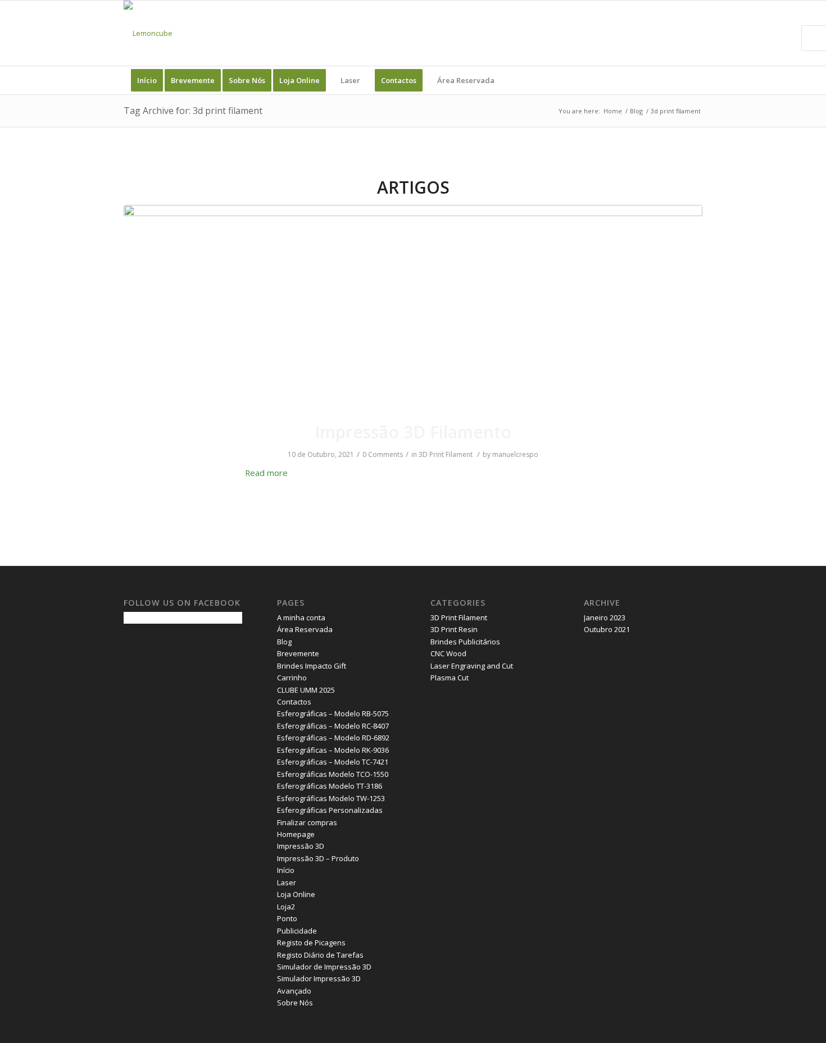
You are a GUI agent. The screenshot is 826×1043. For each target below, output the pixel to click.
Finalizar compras (307, 822)
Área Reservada (305, 629)
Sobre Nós (295, 1003)
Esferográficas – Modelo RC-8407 (333, 726)
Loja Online (296, 894)
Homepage (296, 834)
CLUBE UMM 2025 (306, 690)
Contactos (294, 702)
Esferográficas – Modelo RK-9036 (333, 750)
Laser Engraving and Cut (471, 666)
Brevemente (298, 653)
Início (285, 870)
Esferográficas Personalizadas (330, 810)
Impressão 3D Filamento (413, 431)
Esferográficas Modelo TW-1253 (331, 798)
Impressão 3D (300, 846)
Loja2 (286, 907)
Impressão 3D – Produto (318, 858)
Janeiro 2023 (604, 617)
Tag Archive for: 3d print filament (193, 110)
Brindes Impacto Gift (311, 666)
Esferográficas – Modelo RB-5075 (333, 713)
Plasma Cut (449, 678)
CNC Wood (448, 653)
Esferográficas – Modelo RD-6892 (333, 738)
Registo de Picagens (311, 942)
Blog (284, 642)
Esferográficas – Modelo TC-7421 (332, 762)
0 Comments (382, 454)
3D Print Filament (446, 454)
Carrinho (292, 678)
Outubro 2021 (607, 629)
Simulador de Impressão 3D (324, 967)
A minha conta (301, 617)
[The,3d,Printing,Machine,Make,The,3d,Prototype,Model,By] (413, 306)
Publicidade (297, 931)
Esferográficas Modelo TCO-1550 (332, 774)
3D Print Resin (454, 629)
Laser (286, 882)
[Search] (695, 80)
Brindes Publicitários (465, 642)
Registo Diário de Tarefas (320, 955)
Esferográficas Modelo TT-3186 (329, 786)
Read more (266, 472)
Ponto (287, 918)
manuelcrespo (515, 454)
